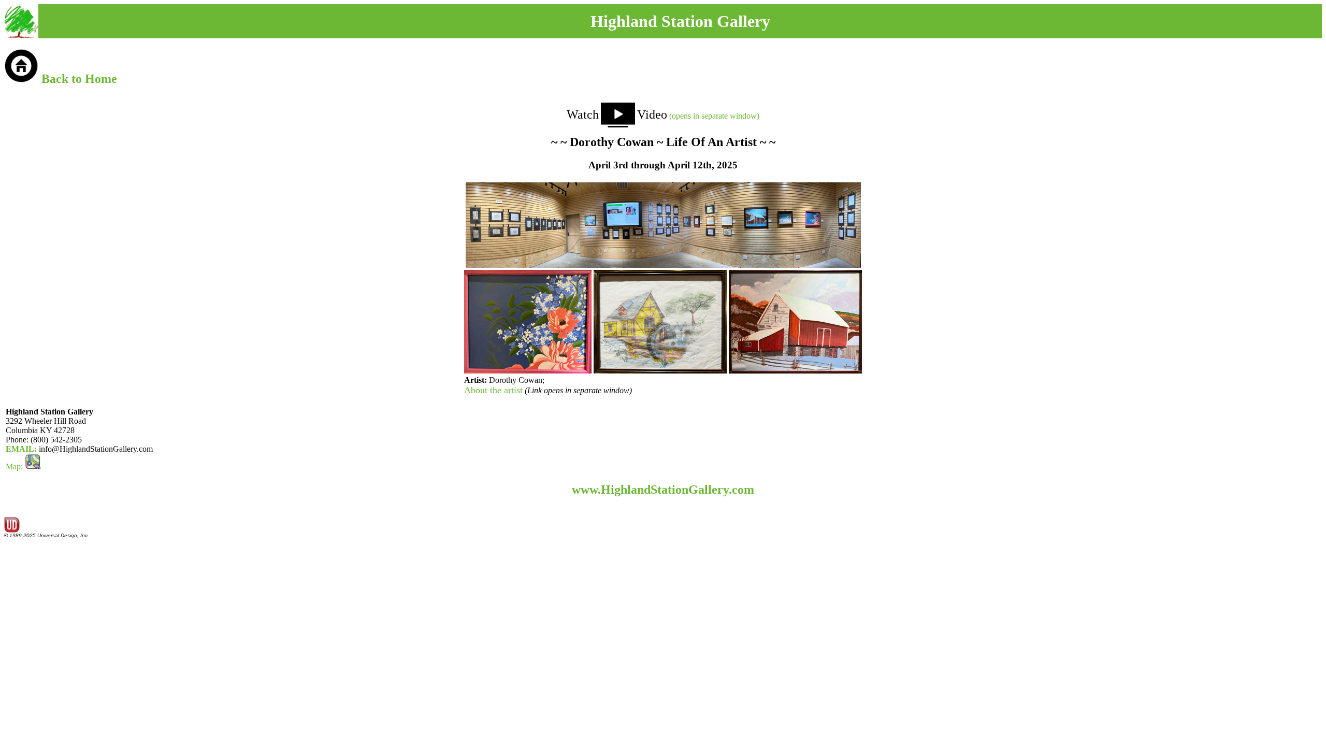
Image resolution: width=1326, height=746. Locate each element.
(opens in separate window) (698, 115)
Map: (15, 466)
